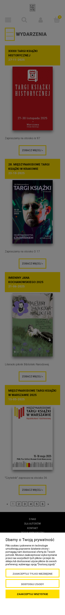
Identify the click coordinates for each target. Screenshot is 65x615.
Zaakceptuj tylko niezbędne (33, 573)
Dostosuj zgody (32, 584)
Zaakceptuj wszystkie (32, 594)
